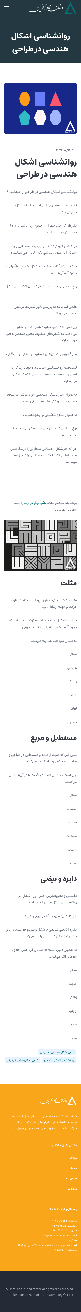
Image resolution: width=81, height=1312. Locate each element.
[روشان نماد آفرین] (52, 8)
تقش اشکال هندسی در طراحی (57, 1052)
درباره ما (72, 1189)
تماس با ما (71, 1178)
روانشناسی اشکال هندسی (59, 1060)
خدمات (73, 1168)
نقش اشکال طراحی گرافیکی (22, 1060)
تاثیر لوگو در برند (35, 503)
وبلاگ (73, 1158)
